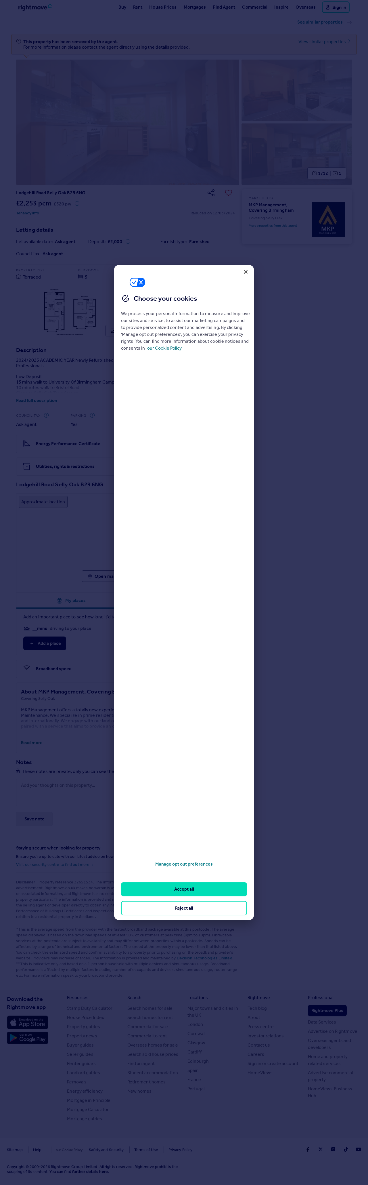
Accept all (184, 889)
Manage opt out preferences (184, 864)
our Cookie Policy (164, 348)
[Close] (245, 272)
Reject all (184, 908)
